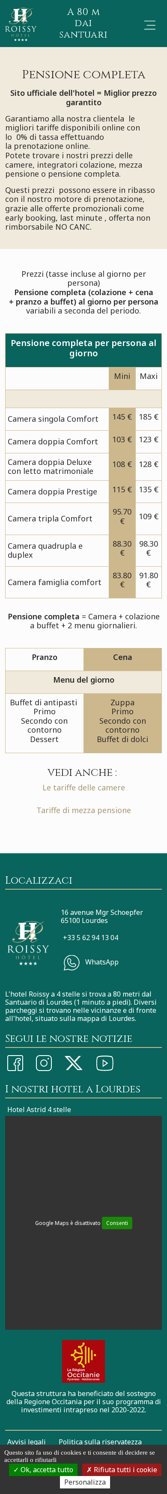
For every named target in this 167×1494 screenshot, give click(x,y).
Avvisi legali (26, 1442)
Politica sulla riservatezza (100, 1442)
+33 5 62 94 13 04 (90, 937)
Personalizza (85, 1482)
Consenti (117, 1223)
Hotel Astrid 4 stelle (39, 1109)
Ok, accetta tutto (46, 1469)
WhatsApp (101, 962)
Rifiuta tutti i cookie (124, 1469)
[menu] (149, 25)
